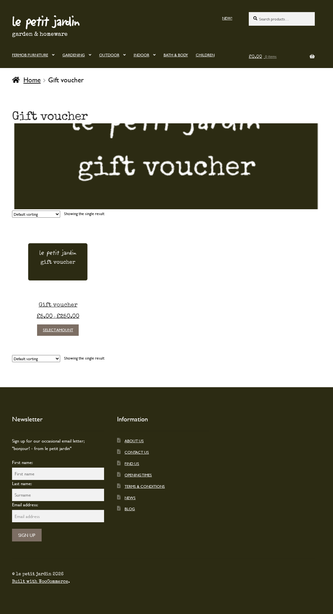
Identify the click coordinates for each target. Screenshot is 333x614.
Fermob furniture (30, 55)
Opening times (138, 475)
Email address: (25, 504)
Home (32, 80)
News (130, 497)
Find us (132, 463)
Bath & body (176, 55)
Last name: (22, 483)
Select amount (58, 330)
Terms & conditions (145, 486)
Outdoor (109, 55)
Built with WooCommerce (40, 581)
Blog (130, 509)
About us (134, 440)
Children (205, 55)
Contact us (137, 452)
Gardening (73, 55)
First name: (22, 462)
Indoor (141, 55)
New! (227, 18)
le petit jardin (46, 20)
